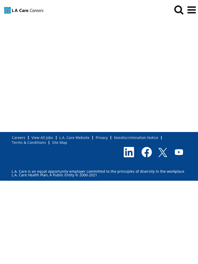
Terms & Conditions (29, 142)
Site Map (59, 142)
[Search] (178, 9)
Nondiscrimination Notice (136, 137)
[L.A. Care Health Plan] (22, 9)
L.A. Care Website (74, 137)
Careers (18, 137)
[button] (191, 10)
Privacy (102, 137)
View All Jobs (42, 137)
